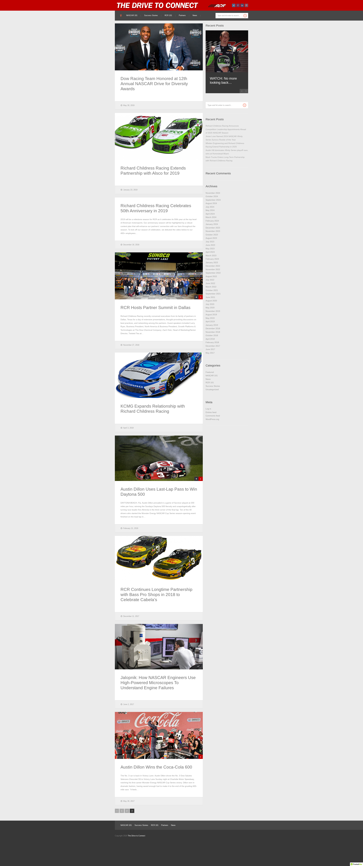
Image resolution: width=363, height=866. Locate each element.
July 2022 (210, 280)
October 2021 (212, 290)
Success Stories (151, 15)
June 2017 (210, 349)
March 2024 (211, 217)
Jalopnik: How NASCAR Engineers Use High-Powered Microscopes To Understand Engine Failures (158, 682)
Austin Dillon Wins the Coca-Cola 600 (156, 767)
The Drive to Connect (136, 836)
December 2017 (213, 346)
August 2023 (211, 238)
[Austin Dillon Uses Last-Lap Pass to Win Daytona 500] (159, 458)
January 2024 (212, 224)
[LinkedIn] (242, 5)
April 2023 (210, 252)
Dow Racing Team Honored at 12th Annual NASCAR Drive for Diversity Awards (154, 83)
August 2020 (211, 300)
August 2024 (211, 203)
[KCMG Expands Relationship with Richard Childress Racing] (159, 375)
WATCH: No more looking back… (223, 80)
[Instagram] (246, 5)
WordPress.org (212, 419)
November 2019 (213, 311)
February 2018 (212, 342)
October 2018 (212, 335)
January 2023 (212, 262)
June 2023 (210, 245)
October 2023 (212, 235)
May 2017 (210, 353)
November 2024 (213, 193)
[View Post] (201, 297)
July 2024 (210, 207)
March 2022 (211, 287)
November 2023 (213, 231)
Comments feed (213, 416)
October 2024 (212, 196)
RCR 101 (168, 15)
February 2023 (212, 259)
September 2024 (213, 200)
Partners (182, 15)
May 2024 (210, 210)
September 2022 (213, 273)
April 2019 (210, 321)
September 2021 (213, 294)
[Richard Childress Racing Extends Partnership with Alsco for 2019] (159, 136)
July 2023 (210, 241)
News (195, 15)
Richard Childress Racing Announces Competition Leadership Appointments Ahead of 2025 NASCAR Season (226, 129)
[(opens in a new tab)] (227, 51)
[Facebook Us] (238, 5)
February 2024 (212, 221)
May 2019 (210, 318)
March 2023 (211, 255)
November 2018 (213, 332)
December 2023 (213, 228)
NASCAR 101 (131, 15)
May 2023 (210, 248)
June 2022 (210, 283)
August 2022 (211, 276)
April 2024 (210, 214)
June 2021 (210, 297)
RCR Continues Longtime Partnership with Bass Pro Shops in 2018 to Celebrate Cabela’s (156, 594)
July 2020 (210, 304)
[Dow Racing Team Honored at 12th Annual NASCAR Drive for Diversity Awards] (159, 46)
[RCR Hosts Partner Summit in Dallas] (159, 275)
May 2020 (210, 307)
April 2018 (210, 339)
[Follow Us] (233, 5)
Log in (208, 409)
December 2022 (213, 266)
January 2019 (212, 325)
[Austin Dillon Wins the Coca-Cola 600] (159, 735)
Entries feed (211, 412)
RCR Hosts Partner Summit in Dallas (155, 307)
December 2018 (213, 328)
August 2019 (211, 314)
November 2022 (213, 269)
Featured (210, 372)
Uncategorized (212, 389)
